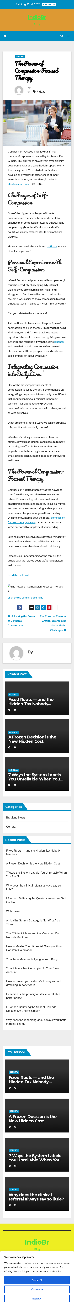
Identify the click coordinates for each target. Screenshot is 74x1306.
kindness (59, 341)
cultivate (52, 246)
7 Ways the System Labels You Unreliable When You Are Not (34, 779)
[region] (37, 1278)
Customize (37, 1289)
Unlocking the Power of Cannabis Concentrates (21, 621)
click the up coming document (25, 597)
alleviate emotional (19, 184)
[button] (61, 36)
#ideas (41, 91)
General (20, 56)
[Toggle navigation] (68, 36)
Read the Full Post (18, 574)
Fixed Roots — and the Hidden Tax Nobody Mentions (31, 704)
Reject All (37, 1298)
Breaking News (15, 817)
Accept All (37, 1280)
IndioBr (37, 17)
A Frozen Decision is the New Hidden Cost (32, 739)
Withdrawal (13, 911)
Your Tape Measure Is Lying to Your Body (32, 959)
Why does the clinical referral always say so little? (36, 1197)
